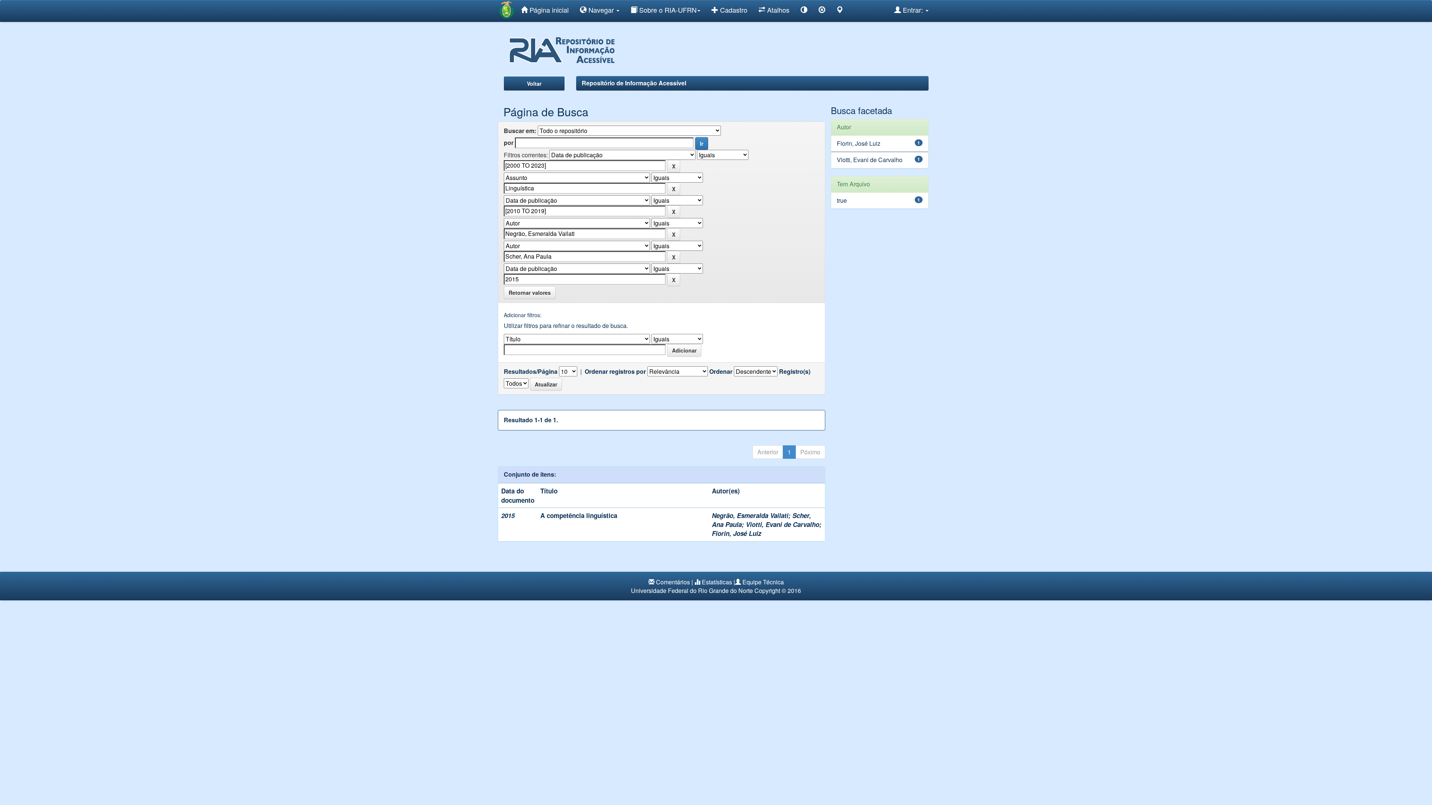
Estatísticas (717, 582)
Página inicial (548, 10)
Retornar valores (530, 292)
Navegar (601, 10)
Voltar (534, 83)
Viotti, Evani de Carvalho (782, 524)
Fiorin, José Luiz (736, 533)
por (509, 143)
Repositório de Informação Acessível (634, 83)
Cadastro (732, 10)
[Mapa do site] (840, 11)
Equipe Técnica (763, 582)
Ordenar (720, 371)
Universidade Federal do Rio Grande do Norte (692, 590)
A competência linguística (578, 515)
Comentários (673, 582)
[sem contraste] (822, 11)
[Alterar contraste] (804, 11)
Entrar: (913, 10)
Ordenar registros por (615, 371)
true (842, 200)
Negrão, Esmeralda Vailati (750, 515)
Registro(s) (794, 371)
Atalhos (777, 10)
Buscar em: (520, 131)
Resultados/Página (531, 371)
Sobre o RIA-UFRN (667, 10)
